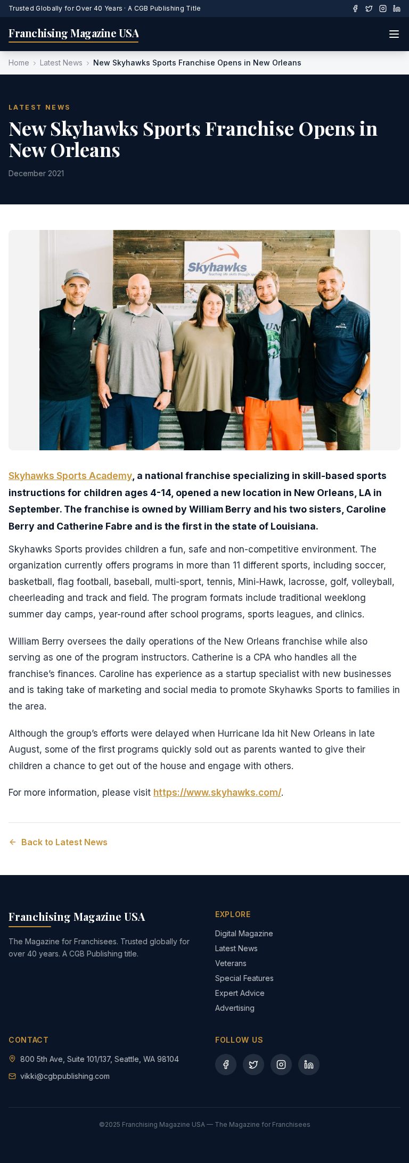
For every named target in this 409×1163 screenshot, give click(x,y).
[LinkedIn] (396, 8)
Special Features (244, 978)
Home (19, 62)
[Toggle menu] (394, 34)
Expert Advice (240, 992)
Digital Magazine (244, 933)
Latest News (61, 62)
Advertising (235, 1007)
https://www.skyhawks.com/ (217, 792)
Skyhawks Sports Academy (70, 475)
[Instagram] (383, 8)
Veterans (231, 963)
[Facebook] (355, 8)
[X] (369, 8)
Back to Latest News (64, 842)
